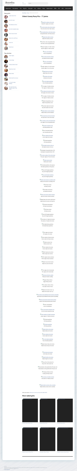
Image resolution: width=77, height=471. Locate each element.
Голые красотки (7, 469)
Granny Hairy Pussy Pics (27, 423)
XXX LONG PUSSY (43, 392)
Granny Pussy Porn (61, 423)
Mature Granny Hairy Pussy (63, 452)
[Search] (47, 3)
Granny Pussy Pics (43, 423)
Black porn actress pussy (35, 392)
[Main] (11, 3)
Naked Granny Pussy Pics (27, 452)
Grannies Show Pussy (44, 452)
